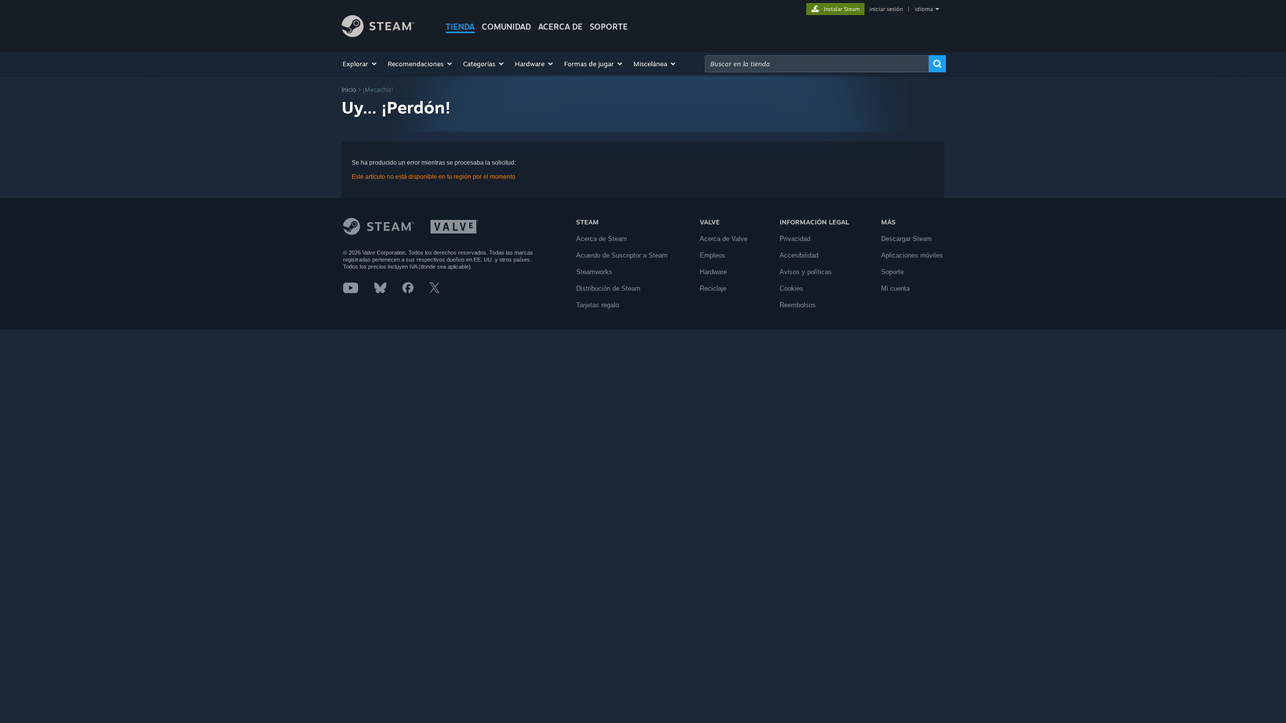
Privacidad (795, 239)
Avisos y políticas (806, 272)
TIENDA (460, 27)
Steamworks (594, 272)
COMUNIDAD (506, 27)
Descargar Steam (906, 239)
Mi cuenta (895, 288)
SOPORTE (609, 27)
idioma (924, 9)
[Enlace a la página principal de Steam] (378, 34)
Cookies (791, 288)
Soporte (892, 272)
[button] (360, 63)
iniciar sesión (886, 9)
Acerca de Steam (601, 239)
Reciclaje (713, 288)
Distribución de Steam (608, 288)
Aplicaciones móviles (912, 255)
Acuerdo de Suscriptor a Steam (622, 255)
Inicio (349, 89)
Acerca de (560, 27)
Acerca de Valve (723, 239)
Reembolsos (798, 305)
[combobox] (817, 63)
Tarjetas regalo (597, 305)
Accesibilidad (799, 255)
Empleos (712, 255)
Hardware (713, 272)
